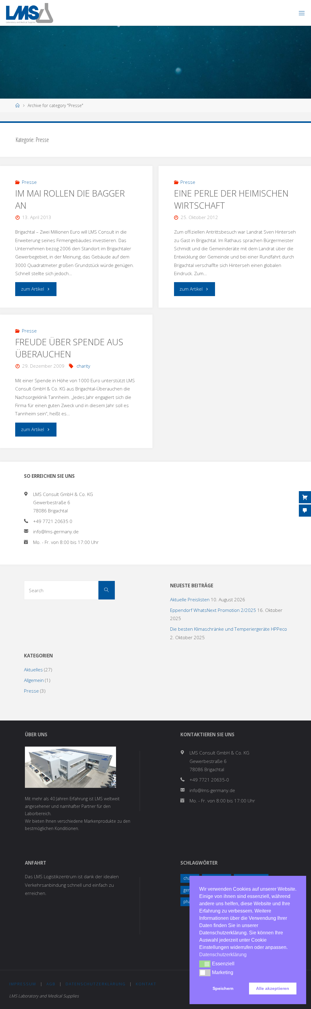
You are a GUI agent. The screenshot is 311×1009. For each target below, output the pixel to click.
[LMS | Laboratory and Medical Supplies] (29, 13)
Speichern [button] (223, 988)
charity (83, 366)
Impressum (22, 984)
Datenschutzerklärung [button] (223, 954)
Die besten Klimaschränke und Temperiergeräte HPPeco (228, 629)
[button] (204, 963)
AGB (51, 984)
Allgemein (34, 680)
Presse (29, 182)
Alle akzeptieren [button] (272, 988)
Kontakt (146, 984)
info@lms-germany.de (56, 531)
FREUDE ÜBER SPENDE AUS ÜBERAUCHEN (69, 348)
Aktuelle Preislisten (190, 599)
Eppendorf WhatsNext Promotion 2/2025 (213, 610)
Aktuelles (33, 669)
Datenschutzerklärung (96, 984)
